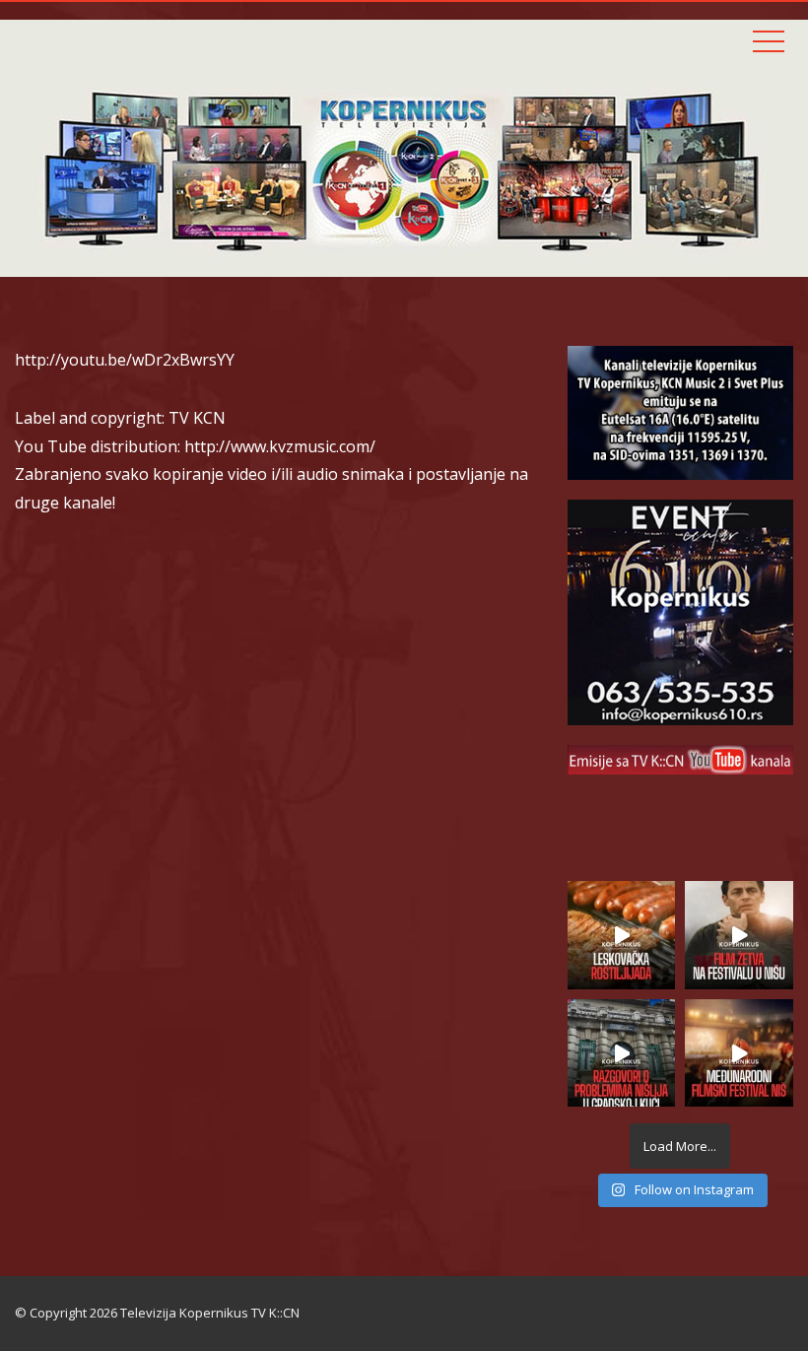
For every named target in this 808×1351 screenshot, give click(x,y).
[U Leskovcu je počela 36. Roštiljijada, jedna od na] (622, 935)
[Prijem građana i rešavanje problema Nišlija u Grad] (622, 1053)
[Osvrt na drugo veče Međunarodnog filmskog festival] (739, 1053)
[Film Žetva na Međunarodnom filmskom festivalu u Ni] (739, 935)
